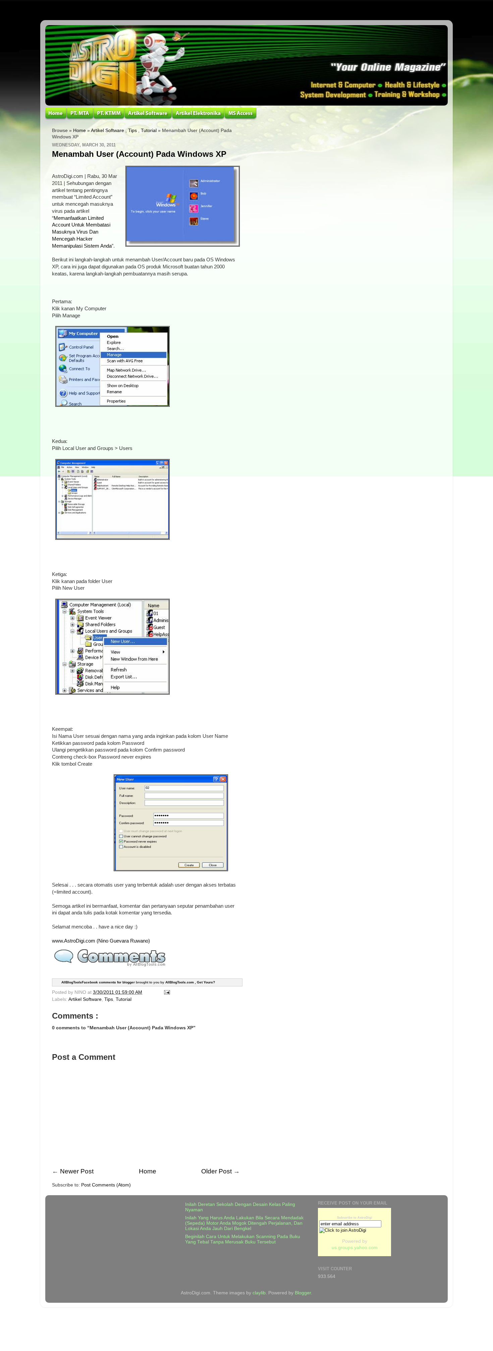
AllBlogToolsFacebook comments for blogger (98, 982)
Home (79, 130)
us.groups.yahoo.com (355, 1247)
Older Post (216, 1171)
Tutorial (149, 130)
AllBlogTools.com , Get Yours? (190, 982)
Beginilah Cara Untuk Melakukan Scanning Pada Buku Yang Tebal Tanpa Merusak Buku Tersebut (242, 1239)
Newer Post (77, 1171)
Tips (132, 130)
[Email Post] (166, 992)
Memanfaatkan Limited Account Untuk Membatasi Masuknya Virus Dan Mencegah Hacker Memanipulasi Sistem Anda (82, 232)
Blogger (303, 1292)
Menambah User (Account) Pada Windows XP (139, 153)
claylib (259, 1292)
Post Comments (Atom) (106, 1184)
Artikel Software (107, 130)
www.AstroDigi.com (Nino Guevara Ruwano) (101, 941)
